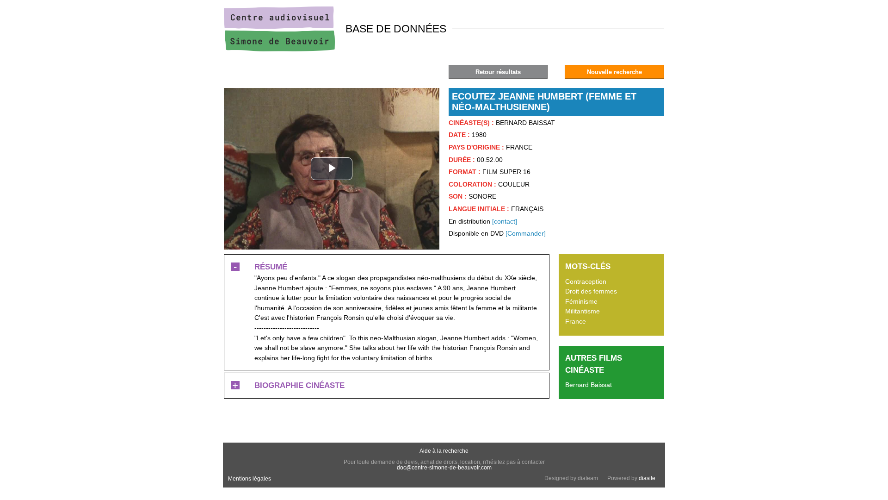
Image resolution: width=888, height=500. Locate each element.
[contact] (504, 221)
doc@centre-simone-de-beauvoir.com (444, 467)
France (575, 321)
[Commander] (526, 233)
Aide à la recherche (444, 451)
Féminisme (581, 301)
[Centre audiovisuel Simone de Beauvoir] (279, 49)
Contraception (585, 281)
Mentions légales (249, 478)
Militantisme (582, 311)
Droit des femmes (591, 291)
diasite (647, 478)
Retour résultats (498, 72)
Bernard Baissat (588, 384)
